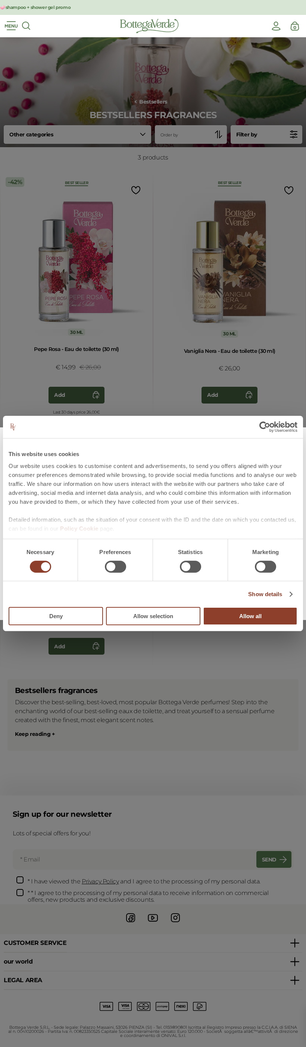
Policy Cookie (79, 528)
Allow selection (153, 616)
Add (59, 395)
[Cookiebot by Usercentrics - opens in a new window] (264, 427)
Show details (265, 594)
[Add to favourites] (135, 190)
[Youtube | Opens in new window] (153, 923)
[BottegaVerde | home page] (149, 26)
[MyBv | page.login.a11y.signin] (276, 26)
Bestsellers (153, 102)
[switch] (115, 567)
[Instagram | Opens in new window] (175, 923)
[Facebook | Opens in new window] (130, 923)
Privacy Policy (100, 881)
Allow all (250, 616)
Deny (56, 616)
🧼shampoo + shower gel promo (35, 7)
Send (269, 859)
